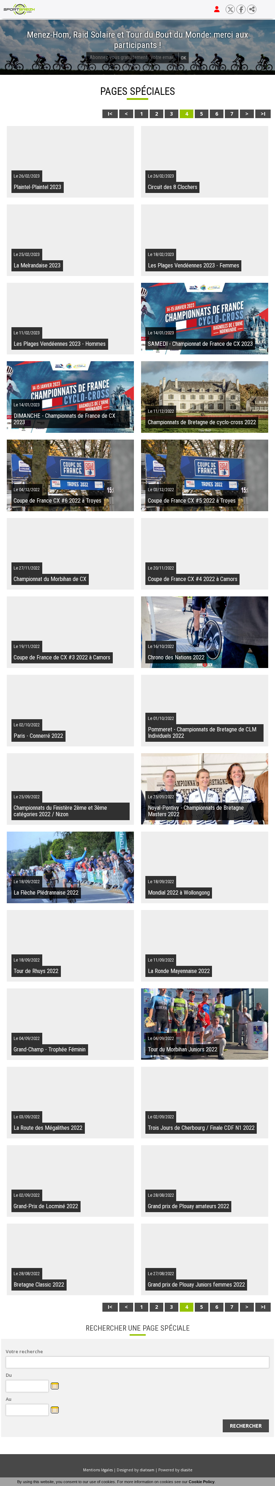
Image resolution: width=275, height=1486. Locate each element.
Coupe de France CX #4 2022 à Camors (192, 579)
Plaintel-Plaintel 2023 (37, 187)
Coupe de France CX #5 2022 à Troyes (192, 500)
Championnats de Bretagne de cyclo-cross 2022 (202, 422)
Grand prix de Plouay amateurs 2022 (188, 1206)
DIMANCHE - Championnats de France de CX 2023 (64, 419)
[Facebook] (241, 9)
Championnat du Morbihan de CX (50, 579)
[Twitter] (230, 9)
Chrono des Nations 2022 (176, 657)
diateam (147, 1469)
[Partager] (251, 9)
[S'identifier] (217, 9)
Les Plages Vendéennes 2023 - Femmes (193, 265)
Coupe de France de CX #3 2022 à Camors (62, 657)
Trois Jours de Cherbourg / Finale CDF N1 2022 (201, 1127)
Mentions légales (98, 1469)
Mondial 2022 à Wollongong (179, 892)
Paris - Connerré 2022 (38, 735)
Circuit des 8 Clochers (172, 187)
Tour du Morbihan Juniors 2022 (182, 1049)
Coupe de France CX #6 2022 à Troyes (57, 500)
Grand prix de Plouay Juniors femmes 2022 (196, 1284)
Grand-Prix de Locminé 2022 (46, 1206)
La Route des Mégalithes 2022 (48, 1127)
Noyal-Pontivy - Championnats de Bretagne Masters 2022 (196, 811)
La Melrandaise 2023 (37, 265)
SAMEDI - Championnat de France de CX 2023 (200, 343)
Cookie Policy (201, 1482)
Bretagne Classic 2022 (39, 1284)
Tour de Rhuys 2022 (36, 971)
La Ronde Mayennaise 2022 (179, 971)
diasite (186, 1469)
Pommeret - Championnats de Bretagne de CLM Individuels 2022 (202, 732)
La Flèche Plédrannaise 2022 (46, 892)
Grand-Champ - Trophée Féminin (50, 1049)
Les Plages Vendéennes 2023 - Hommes (60, 343)
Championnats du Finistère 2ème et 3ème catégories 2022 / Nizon (60, 811)
